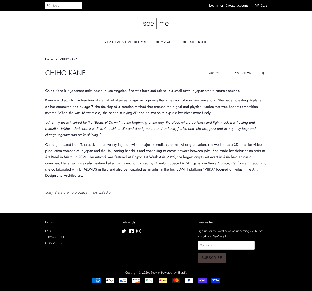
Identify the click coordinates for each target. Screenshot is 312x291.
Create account (237, 5)
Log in (213, 5)
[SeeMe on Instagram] (138, 232)
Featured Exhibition (126, 42)
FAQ (48, 231)
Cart (264, 5)
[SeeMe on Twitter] (123, 232)
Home (49, 59)
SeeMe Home (195, 42)
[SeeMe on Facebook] (131, 232)
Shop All (165, 42)
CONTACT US (54, 243)
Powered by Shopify (174, 272)
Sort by (214, 72)
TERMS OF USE (55, 237)
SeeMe (155, 272)
